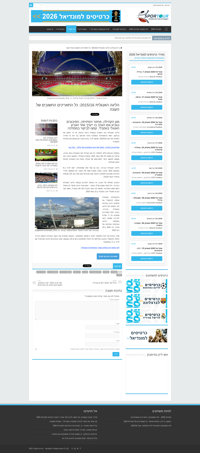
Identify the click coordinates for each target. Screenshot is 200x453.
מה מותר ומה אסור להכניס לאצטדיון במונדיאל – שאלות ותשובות (73, 421)
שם (117, 324)
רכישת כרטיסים (147, 82)
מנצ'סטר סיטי (53, 272)
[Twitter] (78, 448)
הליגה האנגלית (95, 272)
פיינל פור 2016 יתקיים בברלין (105, 282)
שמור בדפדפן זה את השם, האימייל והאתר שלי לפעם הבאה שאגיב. (94, 349)
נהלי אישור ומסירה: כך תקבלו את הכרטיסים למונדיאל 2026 (75, 426)
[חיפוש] (31, 5)
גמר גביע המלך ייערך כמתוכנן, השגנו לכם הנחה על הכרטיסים (50, 283)
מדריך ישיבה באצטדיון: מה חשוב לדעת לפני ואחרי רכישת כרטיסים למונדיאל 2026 (66, 417)
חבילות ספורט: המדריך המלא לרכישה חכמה (80, 430)
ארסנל (106, 272)
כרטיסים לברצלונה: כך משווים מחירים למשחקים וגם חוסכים (74, 434)
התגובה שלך (114, 300)
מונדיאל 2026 (156, 29)
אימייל (116, 332)
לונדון (85, 272)
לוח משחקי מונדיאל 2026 (138, 29)
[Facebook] (80, 448)
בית (118, 48)
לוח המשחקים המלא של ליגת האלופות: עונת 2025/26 (133, 38)
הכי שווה (72, 29)
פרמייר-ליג (41, 272)
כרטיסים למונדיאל (119, 29)
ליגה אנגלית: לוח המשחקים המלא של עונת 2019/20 (46, 140)
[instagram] (72, 448)
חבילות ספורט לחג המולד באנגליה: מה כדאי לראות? (46, 164)
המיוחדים (61, 29)
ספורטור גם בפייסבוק (108, 256)
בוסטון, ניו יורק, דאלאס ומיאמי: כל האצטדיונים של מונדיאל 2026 (147, 421)
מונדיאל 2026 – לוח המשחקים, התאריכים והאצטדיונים (151, 417)
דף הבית (166, 29)
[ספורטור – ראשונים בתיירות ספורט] (152, 16)
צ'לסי (119, 275)
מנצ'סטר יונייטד (66, 272)
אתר (117, 341)
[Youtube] (75, 448)
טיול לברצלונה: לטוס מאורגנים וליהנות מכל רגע (79, 438)
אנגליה (113, 48)
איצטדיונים (83, 29)
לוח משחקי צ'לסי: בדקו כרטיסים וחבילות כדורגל (47, 186)
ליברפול (77, 272)
